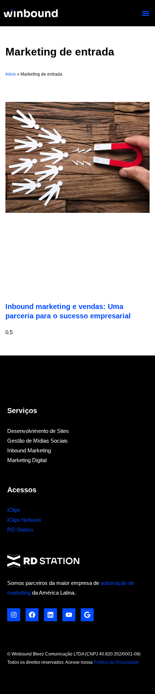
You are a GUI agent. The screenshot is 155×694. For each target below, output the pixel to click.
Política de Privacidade (116, 662)
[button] (145, 13)
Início (10, 74)
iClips (13, 510)
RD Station (20, 530)
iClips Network (24, 520)
